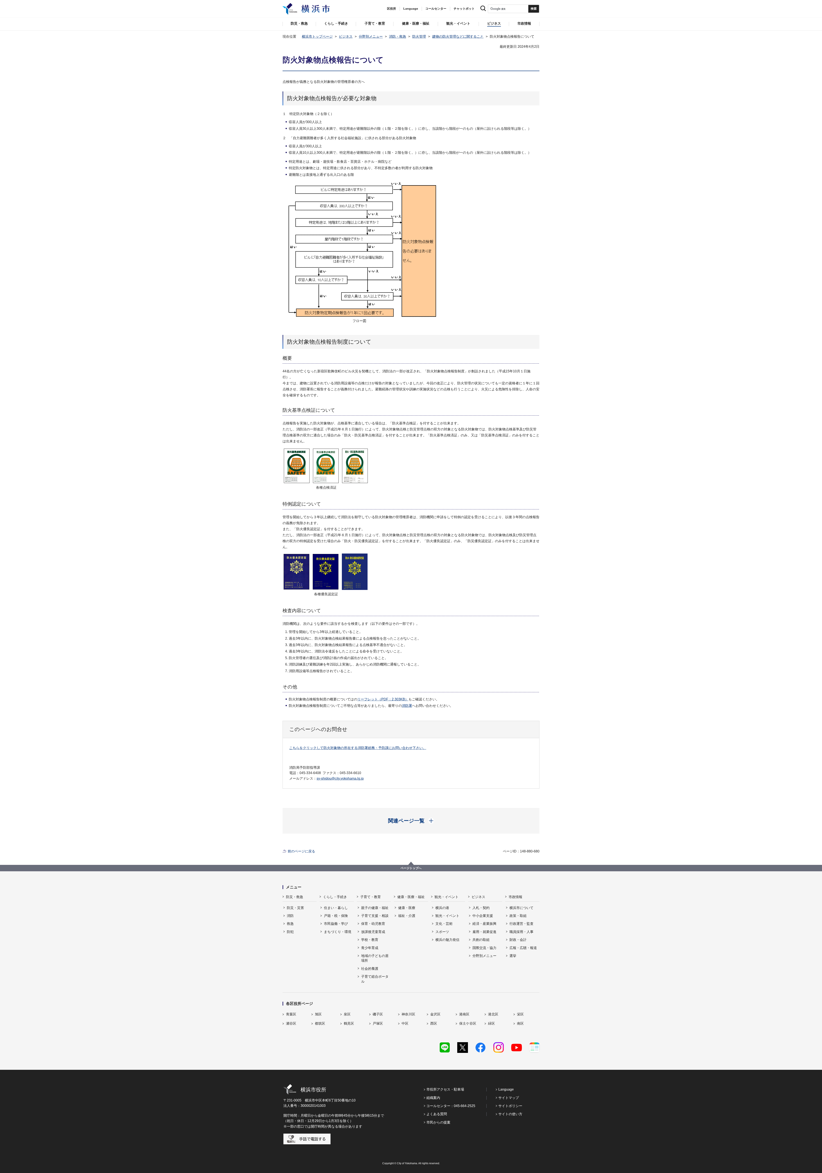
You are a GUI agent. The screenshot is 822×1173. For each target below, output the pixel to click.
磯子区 (378, 1014)
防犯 (290, 932)
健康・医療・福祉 (411, 897)
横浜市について (521, 908)
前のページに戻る (301, 851)
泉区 (347, 1014)
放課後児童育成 (373, 932)
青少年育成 (369, 948)
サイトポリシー (510, 1106)
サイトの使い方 (510, 1114)
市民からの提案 (438, 1122)
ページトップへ (411, 868)
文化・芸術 (444, 923)
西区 (433, 1023)
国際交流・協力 (484, 948)
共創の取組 (481, 940)
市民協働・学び (336, 923)
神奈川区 (408, 1014)
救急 (290, 923)
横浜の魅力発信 (447, 940)
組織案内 (433, 1098)
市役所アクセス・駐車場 (445, 1089)
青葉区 (291, 1014)
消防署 (407, 705)
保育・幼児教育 (373, 923)
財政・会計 (518, 940)
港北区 (493, 1014)
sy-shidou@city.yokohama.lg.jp (340, 778)
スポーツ (442, 932)
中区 (405, 1023)
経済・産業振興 (484, 923)
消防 (290, 916)
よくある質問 (436, 1114)
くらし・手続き (335, 897)
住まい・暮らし (336, 908)
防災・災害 (295, 908)
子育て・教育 (370, 897)
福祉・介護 (406, 916)
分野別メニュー (371, 36)
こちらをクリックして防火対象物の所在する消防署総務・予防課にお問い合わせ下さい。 (357, 748)
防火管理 (419, 36)
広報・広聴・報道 (523, 948)
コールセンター (435, 8)
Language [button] (410, 8)
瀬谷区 (291, 1023)
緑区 (491, 1023)
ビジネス (346, 36)
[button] (411, 821)
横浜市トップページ (317, 36)
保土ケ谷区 (467, 1023)
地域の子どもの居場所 (375, 958)
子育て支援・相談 (375, 916)
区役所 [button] (391, 8)
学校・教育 (369, 940)
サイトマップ (508, 1098)
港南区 (464, 1014)
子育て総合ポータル (375, 979)
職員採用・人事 (521, 932)
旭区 (318, 1014)
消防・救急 (397, 36)
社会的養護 (369, 968)
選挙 (512, 956)
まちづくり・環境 (337, 932)
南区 (520, 1023)
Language (506, 1089)
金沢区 (435, 1014)
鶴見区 (349, 1023)
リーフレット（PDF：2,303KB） (382, 699)
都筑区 (320, 1023)
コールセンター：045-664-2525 (450, 1106)
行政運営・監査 (521, 923)
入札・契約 (481, 908)
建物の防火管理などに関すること (458, 36)
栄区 (520, 1014)
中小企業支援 (482, 916)
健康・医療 (406, 908)
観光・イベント (447, 897)
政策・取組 (518, 916)
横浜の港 (442, 908)
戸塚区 (378, 1023)
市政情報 (515, 897)
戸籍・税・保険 (336, 916)
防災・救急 (294, 897)
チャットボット (464, 8)
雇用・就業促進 (484, 932)
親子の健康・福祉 (375, 908)
